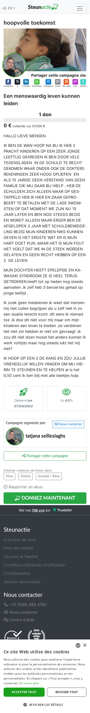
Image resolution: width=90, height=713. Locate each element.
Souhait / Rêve (49, 476)
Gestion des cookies (22, 581)
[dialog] (45, 676)
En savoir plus (29, 683)
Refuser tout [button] (66, 692)
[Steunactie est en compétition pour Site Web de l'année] (36, 637)
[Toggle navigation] (79, 8)
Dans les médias (18, 548)
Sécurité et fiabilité (21, 556)
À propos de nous (20, 539)
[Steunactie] (43, 7)
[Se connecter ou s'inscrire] (4, 8)
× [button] (84, 645)
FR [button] (10, 8)
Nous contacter (70, 424)
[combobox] (78, 645)
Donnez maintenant (47, 498)
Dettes (25, 476)
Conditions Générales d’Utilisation (34, 565)
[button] (8, 83)
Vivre (9, 476)
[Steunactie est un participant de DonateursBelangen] (13, 637)
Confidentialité (17, 573)
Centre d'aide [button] (21, 619)
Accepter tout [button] (24, 692)
